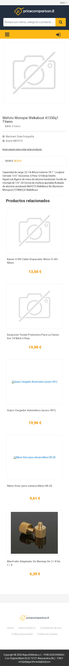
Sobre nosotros (26, 628)
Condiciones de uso (50, 628)
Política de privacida (22, 634)
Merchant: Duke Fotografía (19, 136)
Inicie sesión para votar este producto (22, 149)
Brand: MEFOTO (14, 141)
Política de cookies (47, 634)
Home (10, 628)
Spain (63, 3)
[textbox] (29, 22)
